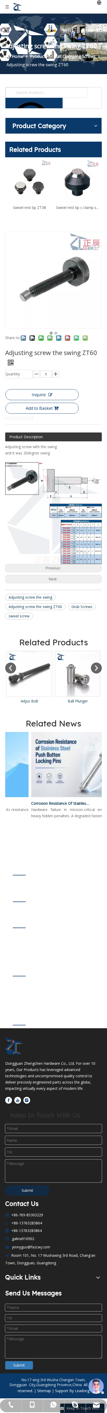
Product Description (26, 436)
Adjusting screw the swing (30, 597)
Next (96, 668)
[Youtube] (17, 1100)
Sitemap (44, 1390)
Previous (10, 668)
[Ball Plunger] (33, 673)
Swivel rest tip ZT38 (29, 207)
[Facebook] (8, 1100)
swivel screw (19, 616)
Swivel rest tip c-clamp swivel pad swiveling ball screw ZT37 (77, 207)
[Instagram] (26, 1100)
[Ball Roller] (82, 673)
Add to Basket (39, 408)
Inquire (39, 395)
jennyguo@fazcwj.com (31, 1246)
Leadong (82, 1390)
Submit (27, 1190)
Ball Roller (82, 701)
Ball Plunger (34, 701)
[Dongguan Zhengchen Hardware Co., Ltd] (16, 1046)
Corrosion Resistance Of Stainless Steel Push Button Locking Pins (56, 803)
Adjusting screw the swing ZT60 (35, 606)
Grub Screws (81, 606)
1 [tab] (19, 901)
